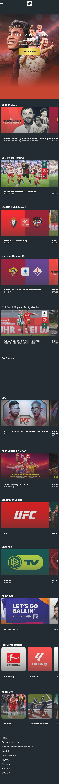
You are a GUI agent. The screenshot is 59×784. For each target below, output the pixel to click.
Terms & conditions (11, 742)
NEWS (5, 759)
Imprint (5, 751)
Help (4, 737)
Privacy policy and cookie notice (17, 746)
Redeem (6, 764)
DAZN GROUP (9, 755)
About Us (6, 768)
